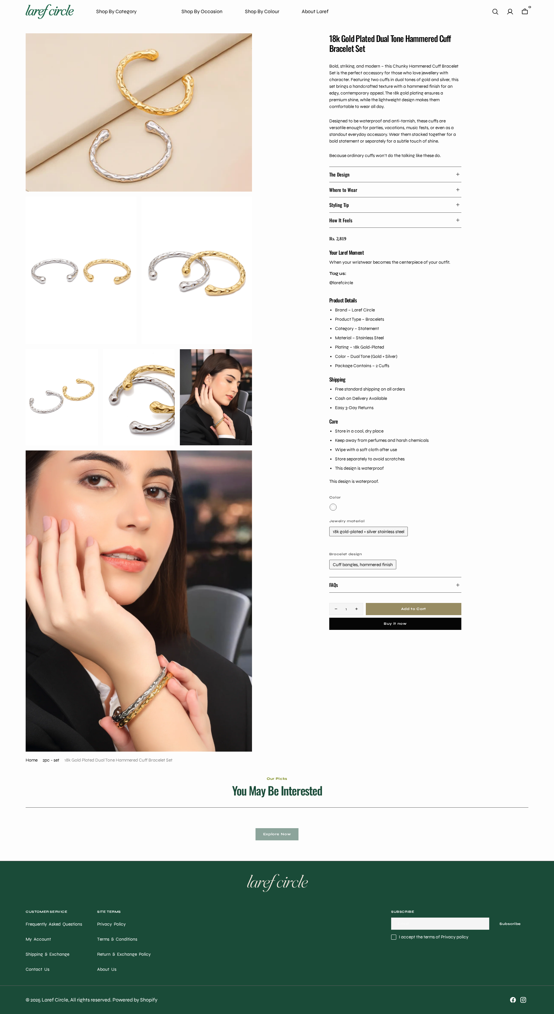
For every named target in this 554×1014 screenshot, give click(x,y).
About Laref (315, 11)
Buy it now (395, 624)
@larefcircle (341, 282)
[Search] (495, 11)
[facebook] (513, 1000)
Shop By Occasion (201, 11)
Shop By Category (116, 11)
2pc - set (51, 760)
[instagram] (523, 1000)
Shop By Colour (262, 11)
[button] (510, 11)
